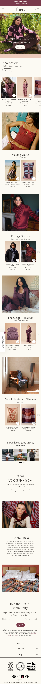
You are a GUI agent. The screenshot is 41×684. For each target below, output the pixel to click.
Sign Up (20, 625)
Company (20, 649)
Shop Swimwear (20, 157)
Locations (20, 643)
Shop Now (20, 402)
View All (7, 70)
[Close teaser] (5, 332)
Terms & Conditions (30, 682)
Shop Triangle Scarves (20, 491)
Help (20, 654)
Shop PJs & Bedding (20, 320)
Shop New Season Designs (20, 239)
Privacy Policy (18, 682)
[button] (2, 342)
